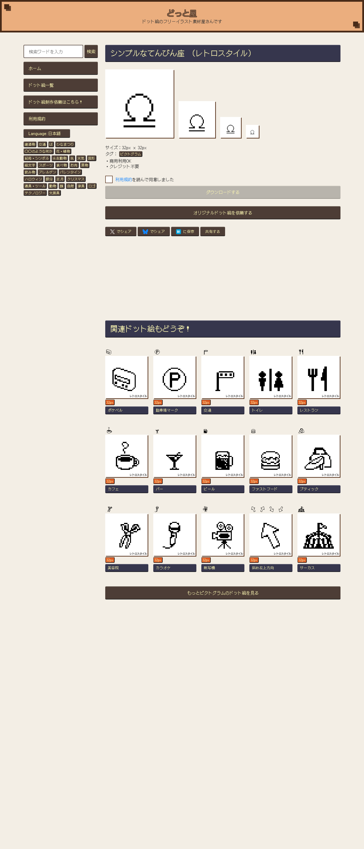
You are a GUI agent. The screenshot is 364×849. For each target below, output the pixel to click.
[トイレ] (270, 387)
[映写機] (222, 544)
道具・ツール (35, 185)
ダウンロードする (223, 192)
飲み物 (30, 172)
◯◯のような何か (38, 151)
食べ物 (61, 165)
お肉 (74, 165)
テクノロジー (35, 192)
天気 (81, 158)
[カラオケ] (174, 544)
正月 (59, 178)
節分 (49, 178)
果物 (84, 165)
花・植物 (63, 151)
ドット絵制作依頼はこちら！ (55, 102)
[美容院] (126, 544)
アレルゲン (47, 172)
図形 (91, 158)
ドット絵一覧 (41, 85)
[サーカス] (318, 544)
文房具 (54, 192)
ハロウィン (33, 178)
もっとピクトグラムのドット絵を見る (223, 593)
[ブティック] (318, 466)
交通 (42, 144)
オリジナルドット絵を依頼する (222, 212)
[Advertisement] (222, 278)
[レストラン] (318, 387)
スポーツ (46, 165)
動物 (52, 185)
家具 (81, 185)
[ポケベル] (126, 387)
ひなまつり (65, 144)
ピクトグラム (130, 153)
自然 (70, 185)
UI (51, 144)
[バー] (174, 466)
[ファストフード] (270, 466)
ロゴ (91, 185)
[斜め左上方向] (270, 544)
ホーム (34, 68)
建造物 (30, 144)
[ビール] (222, 466)
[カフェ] (126, 466)
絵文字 (30, 165)
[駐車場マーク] (174, 387)
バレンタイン (70, 172)
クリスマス (75, 178)
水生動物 (60, 158)
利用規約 (36, 118)
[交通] (222, 387)
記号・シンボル (37, 158)
